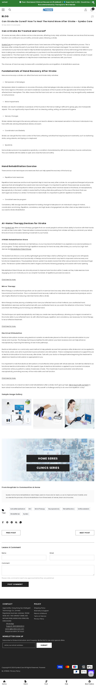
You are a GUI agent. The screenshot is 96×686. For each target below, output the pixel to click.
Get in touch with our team (79, 385)
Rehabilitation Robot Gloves (21, 249)
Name (4, 553)
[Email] (16, 522)
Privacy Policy (39, 619)
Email (52, 553)
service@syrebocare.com (14, 629)
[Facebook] (3, 522)
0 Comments (15, 25)
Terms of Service (40, 616)
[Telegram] (12, 522)
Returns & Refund (40, 613)
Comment (6, 563)
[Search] (9, 9)
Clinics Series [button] (48, 468)
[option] (48, 3)
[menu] (3, 9)
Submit (44, 645)
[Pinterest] (7, 522)
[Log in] (85, 9)
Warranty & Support (41, 611)
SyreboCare (6, 45)
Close (94, 3)
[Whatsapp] (21, 522)
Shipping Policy (39, 608)
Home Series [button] (48, 458)
